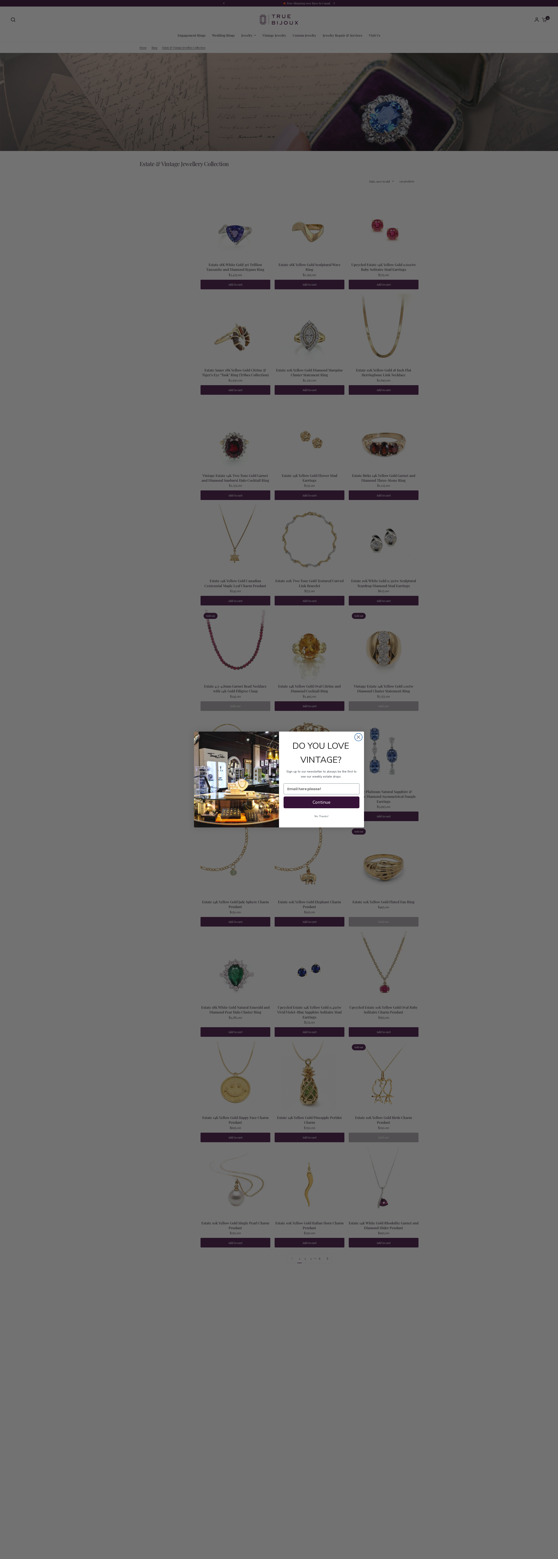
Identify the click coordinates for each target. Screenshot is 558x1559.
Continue (321, 802)
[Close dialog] (358, 737)
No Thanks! (321, 816)
